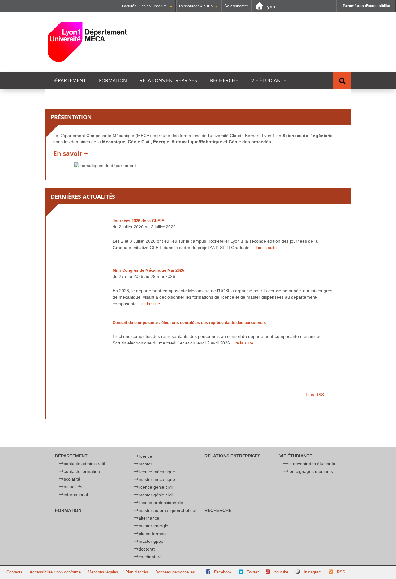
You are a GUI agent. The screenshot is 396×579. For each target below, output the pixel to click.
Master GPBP (151, 541)
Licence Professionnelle (161, 502)
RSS (341, 572)
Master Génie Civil (156, 494)
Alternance (149, 518)
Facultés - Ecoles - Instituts (144, 6)
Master (145, 463)
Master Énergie (153, 525)
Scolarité (72, 479)
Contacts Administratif (84, 463)
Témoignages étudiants (310, 471)
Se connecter (236, 6)
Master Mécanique (157, 479)
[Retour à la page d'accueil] (87, 42)
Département (68, 80)
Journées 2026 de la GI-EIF (138, 220)
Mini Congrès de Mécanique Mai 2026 (148, 270)
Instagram (313, 572)
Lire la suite (266, 247)
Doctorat (147, 549)
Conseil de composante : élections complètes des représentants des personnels (189, 322)
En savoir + (70, 153)
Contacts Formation (82, 471)
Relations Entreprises (168, 80)
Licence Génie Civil (156, 487)
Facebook (223, 572)
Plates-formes (152, 533)
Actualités (73, 486)
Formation (113, 80)
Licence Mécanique (157, 471)
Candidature (150, 556)
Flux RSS (315, 394)
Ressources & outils (196, 6)
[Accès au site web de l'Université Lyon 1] (267, 6)
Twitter (253, 572)
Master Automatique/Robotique (168, 510)
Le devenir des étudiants (311, 463)
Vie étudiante (268, 80)
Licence (145, 456)
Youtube (281, 572)
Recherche (224, 80)
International (76, 494)
